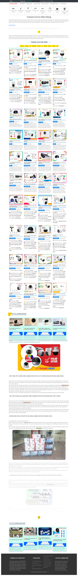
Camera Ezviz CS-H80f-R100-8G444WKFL (58, 185)
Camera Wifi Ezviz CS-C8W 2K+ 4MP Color (59, 89)
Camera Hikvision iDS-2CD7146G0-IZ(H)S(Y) (59, 340)
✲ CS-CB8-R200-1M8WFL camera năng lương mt (44, 119)
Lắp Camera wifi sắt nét (37, 568)
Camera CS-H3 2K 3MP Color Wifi (45, 293)
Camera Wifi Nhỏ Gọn (36, 561)
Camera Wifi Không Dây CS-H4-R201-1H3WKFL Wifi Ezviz (30, 294)
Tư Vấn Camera (63, 3)
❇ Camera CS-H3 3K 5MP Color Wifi (44, 265)
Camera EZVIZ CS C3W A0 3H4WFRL (58, 235)
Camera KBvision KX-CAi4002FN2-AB (15, 342)
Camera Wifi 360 (35, 563)
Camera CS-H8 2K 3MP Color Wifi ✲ (15, 265)
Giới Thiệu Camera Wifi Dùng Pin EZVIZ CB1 (30, 329)
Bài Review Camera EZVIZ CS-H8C (59, 329)
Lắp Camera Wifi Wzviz (48, 555)
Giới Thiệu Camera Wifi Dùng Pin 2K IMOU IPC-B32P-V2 (45, 329)
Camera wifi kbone (47, 561)
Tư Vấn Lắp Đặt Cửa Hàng (16, 539)
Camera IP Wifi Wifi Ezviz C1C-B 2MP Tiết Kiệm (30, 89)
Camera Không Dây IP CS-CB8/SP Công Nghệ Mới (30, 163)
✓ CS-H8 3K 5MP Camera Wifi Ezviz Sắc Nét (15, 163)
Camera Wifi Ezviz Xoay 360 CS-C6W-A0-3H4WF (30, 236)
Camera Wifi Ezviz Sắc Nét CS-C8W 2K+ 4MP (59, 61)
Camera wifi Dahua (47, 563)
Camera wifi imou (47, 559)
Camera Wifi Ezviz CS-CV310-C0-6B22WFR (30, 141)
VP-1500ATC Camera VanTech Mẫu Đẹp (44, 340)
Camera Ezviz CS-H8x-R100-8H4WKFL (14, 141)
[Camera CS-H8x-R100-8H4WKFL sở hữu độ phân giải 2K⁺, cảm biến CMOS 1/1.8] (16, 134)
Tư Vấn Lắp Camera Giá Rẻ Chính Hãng (31, 539)
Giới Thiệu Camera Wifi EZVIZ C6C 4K (15, 329)
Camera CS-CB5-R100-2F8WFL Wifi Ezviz (44, 163)
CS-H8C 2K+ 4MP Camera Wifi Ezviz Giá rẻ (15, 89)
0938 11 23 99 (16, 1)
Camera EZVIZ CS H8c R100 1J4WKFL (14, 235)
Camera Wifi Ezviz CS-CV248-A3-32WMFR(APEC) (59, 163)
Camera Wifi (22, 3)
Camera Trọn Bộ (37, 3)
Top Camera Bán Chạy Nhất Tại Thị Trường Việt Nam (45, 538)
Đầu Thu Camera (45, 3)
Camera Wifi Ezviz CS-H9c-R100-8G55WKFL (30, 206)
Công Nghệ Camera (54, 3)
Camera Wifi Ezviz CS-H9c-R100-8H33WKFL (44, 207)
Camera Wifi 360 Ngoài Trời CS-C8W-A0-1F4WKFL (44, 236)
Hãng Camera (29, 3)
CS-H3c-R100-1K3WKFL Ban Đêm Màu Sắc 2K (59, 265)
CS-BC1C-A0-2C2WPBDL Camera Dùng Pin (44, 89)
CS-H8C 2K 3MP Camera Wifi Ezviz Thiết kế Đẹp (16, 61)
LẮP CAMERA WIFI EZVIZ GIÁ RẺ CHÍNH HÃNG (18, 48)
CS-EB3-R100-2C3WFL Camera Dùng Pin (15, 183)
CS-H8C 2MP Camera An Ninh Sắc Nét (30, 61)
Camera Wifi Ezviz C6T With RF (15, 119)
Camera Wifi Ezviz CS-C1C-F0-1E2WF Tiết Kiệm (44, 141)
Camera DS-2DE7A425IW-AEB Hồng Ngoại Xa (31, 342)
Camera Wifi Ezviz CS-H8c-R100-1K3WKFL (30, 265)
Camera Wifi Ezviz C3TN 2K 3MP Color (59, 294)
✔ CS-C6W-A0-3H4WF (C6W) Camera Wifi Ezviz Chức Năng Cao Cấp (44, 61)
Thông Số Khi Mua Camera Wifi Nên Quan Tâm (60, 540)
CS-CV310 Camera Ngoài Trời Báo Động (30, 119)
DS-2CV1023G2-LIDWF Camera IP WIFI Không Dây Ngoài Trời (24, 340)
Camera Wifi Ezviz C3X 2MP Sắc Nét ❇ (59, 141)
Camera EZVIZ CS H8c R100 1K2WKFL (14, 293)
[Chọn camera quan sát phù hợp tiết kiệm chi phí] (67, 11)
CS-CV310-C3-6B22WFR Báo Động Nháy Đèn (59, 206)
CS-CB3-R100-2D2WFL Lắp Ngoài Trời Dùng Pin (44, 184)
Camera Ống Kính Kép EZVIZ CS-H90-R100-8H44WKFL (15, 206)
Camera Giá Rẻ (28, 1)
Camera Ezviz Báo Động (39, 42)
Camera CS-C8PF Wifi (57, 119)
